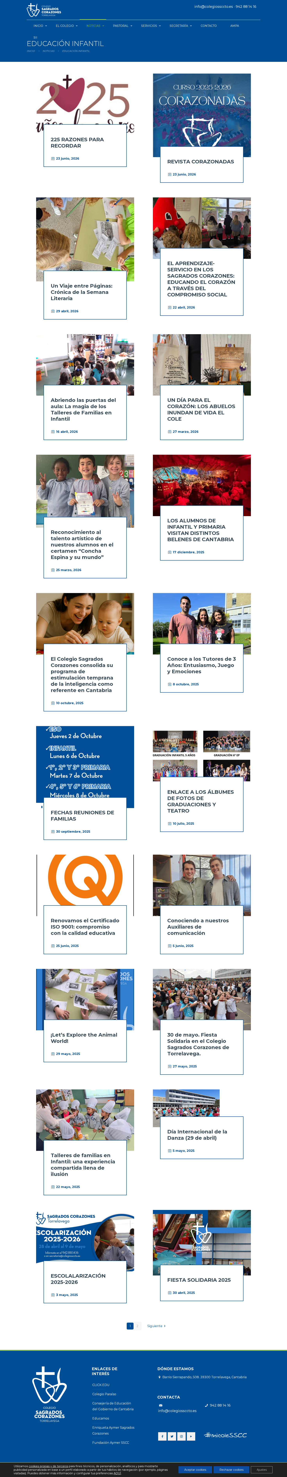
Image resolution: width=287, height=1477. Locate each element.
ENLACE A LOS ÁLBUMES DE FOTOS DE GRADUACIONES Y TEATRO (200, 801)
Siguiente (154, 1326)
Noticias (48, 51)
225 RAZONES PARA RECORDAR (77, 142)
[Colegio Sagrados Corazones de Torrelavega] (46, 10)
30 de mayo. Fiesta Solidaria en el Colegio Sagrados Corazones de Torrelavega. (198, 1044)
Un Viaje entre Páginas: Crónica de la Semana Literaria (81, 292)
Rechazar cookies (231, 1470)
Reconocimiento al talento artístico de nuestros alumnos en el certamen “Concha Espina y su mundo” (82, 544)
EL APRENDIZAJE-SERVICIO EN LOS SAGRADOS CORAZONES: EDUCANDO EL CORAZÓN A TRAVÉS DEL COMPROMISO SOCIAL (201, 279)
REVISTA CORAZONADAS (200, 161)
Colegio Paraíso (104, 1394)
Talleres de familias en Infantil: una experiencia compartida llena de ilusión (83, 1164)
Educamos (100, 1418)
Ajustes (262, 1470)
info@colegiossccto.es (213, 7)
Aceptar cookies (195, 1470)
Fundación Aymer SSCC (110, 1443)
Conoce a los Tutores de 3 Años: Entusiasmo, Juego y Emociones (201, 665)
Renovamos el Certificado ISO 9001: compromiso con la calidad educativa (85, 926)
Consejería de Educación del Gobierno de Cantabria (113, 1406)
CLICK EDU (101, 1385)
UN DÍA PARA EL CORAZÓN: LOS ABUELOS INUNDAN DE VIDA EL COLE (201, 409)
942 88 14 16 (246, 7)
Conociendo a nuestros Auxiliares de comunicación (198, 926)
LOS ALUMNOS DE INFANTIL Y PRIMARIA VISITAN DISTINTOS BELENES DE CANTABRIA (200, 530)
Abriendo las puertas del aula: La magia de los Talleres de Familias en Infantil (83, 409)
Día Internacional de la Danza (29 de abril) (197, 1135)
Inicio (31, 51)
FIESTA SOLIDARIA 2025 (199, 1280)
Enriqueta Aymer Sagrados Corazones (113, 1430)
